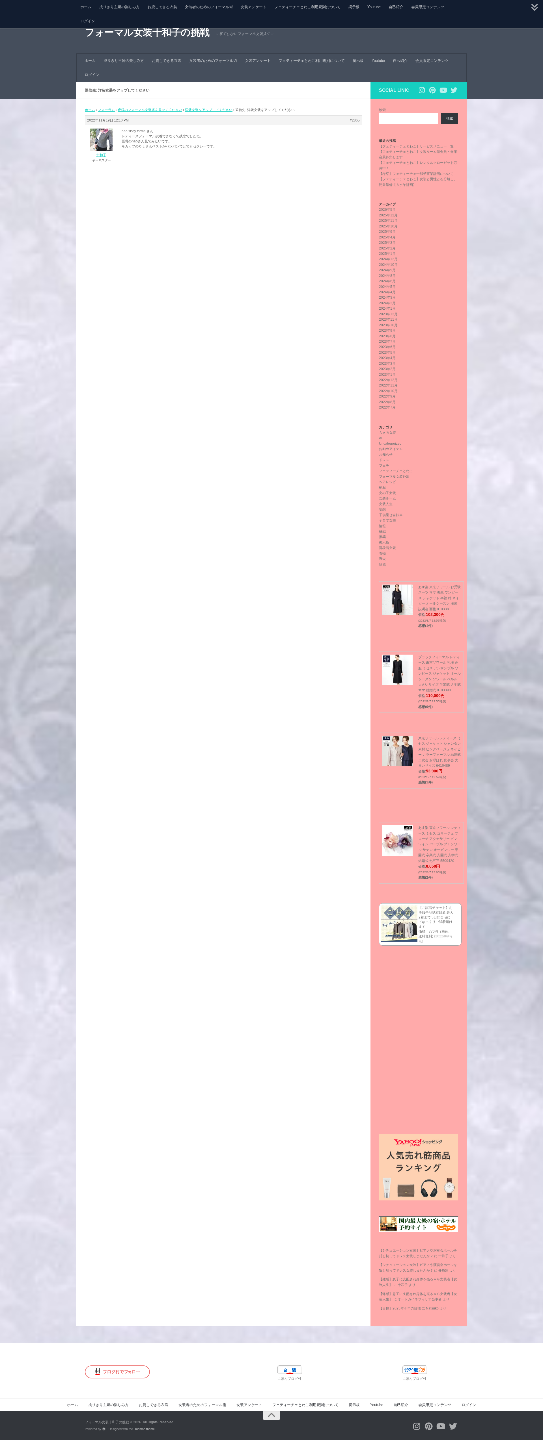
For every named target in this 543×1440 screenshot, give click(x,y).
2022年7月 (387, 407)
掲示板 (353, 7)
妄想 (382, 509)
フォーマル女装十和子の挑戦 (147, 32)
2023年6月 (387, 347)
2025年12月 (388, 215)
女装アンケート (253, 7)
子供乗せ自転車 (391, 515)
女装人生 (386, 504)
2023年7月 (387, 342)
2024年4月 (387, 292)
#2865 (355, 120)
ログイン (87, 21)
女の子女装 (387, 493)
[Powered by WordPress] (104, 1429)
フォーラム (106, 110)
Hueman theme (144, 1429)
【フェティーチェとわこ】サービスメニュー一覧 (416, 146)
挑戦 (382, 531)
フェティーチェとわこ (396, 471)
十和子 (443, 1256)
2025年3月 (387, 243)
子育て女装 (387, 520)
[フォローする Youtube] (443, 90)
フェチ (384, 466)
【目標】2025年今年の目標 (400, 1308)
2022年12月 (388, 380)
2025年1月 (387, 254)
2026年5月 (387, 210)
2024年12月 (388, 259)
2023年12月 (388, 314)
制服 (382, 487)
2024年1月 (387, 308)
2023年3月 (387, 364)
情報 (382, 526)
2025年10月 (388, 226)
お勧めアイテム (391, 449)
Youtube (374, 7)
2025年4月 (387, 237)
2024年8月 (387, 276)
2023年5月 (387, 353)
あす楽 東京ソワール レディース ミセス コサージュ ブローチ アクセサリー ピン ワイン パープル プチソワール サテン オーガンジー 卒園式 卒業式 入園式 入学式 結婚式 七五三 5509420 (439, 844)
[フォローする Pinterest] (432, 90)
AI (380, 438)
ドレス (384, 460)
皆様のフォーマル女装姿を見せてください (150, 110)
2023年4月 (387, 358)
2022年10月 (388, 391)
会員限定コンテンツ (427, 7)
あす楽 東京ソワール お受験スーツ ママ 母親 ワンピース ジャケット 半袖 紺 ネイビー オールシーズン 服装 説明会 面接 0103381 (439, 598)
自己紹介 (396, 7)
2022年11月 (388, 385)
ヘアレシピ (387, 482)
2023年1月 (387, 375)
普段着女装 (387, 548)
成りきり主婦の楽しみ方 (119, 7)
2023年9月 (387, 331)
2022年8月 (387, 402)
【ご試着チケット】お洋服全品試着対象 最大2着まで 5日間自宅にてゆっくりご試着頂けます (436, 917)
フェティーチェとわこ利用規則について (307, 7)
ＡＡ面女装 (387, 433)
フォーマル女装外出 (394, 477)
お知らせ (386, 455)
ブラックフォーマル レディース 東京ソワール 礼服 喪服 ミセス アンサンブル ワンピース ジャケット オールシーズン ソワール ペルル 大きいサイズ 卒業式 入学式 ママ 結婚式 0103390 (439, 673)
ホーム (85, 7)
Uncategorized (390, 444)
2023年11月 (388, 320)
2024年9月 (387, 270)
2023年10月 (388, 325)
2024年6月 (387, 281)
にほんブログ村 (289, 1379)
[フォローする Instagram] (421, 90)
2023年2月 (387, 369)
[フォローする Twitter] (454, 90)
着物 (382, 553)
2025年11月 (388, 221)
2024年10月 (388, 265)
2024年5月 (387, 287)
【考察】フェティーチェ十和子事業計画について (416, 174)
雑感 (382, 564)
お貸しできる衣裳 (162, 7)
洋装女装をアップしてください (208, 110)
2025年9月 (387, 232)
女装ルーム (387, 498)
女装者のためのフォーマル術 (209, 7)
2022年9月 (387, 396)
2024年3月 (387, 297)
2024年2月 (387, 303)
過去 (382, 559)
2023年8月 (387, 336)
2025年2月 (387, 248)
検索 (382, 110)
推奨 (382, 537)
